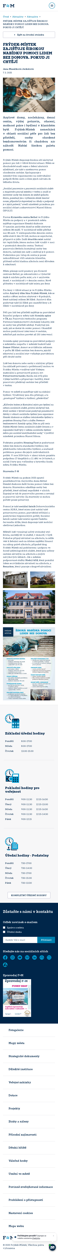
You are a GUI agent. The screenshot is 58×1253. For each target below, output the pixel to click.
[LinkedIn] (34, 957)
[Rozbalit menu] (52, 6)
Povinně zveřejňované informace (31, 1186)
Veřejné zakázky (20, 1082)
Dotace (13, 1095)
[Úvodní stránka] (8, 5)
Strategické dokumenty (24, 1056)
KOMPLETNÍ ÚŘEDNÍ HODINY (29, 895)
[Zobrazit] (49, 957)
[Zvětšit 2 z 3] (51, 575)
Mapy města (16, 1043)
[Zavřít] (53, 1236)
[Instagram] (12, 957)
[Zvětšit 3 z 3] (51, 593)
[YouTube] (20, 957)
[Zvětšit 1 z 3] (24, 575)
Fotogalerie (16, 1030)
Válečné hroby (18, 1160)
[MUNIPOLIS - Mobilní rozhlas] (27, 957)
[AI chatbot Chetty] (52, 1247)
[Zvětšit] (51, 631)
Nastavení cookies (21, 1213)
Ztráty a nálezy (19, 1121)
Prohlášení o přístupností (26, 1199)
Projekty (14, 1108)
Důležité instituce (21, 1069)
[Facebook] (5, 957)
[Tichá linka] (42, 957)
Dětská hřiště (17, 1147)
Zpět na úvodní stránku (30, 34)
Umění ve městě (19, 1173)
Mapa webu (16, 1226)
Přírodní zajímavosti (23, 1134)
